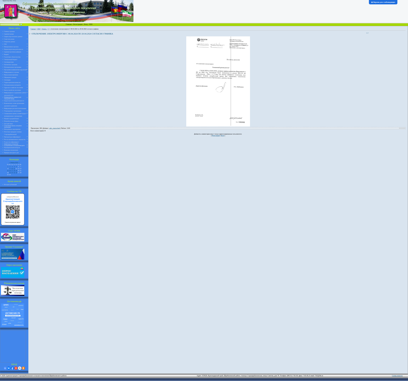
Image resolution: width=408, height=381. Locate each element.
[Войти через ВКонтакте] (8, 368)
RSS (90, 24)
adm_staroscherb (54, 128)
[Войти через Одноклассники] (23, 368)
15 (8, 170)
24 (12, 172)
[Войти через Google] (19, 368)
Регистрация (77, 24)
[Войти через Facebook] (12, 368)
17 (12, 170)
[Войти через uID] (5, 368)
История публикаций (10, 184)
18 (14, 170)
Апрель (44, 29)
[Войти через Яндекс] (16, 368)
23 (10, 172)
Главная (69, 24)
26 (16, 172)
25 (14, 172)
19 (16, 170)
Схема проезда (397, 376)
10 (12, 168)
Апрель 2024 (14, 162)
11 (14, 168)
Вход (86, 24)
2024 (38, 29)
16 (10, 170)
